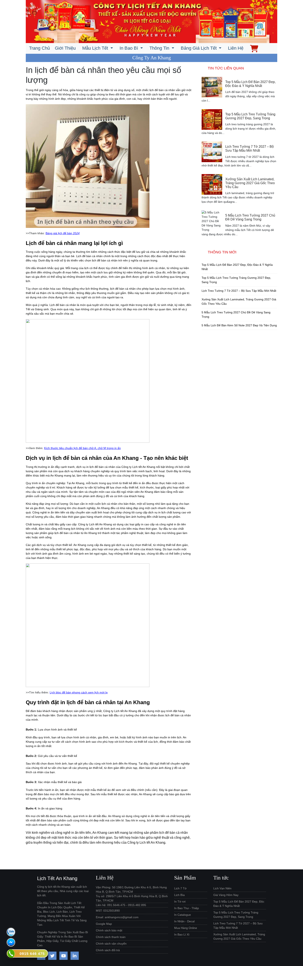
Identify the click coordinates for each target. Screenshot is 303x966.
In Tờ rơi (180, 901)
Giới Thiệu (65, 48)
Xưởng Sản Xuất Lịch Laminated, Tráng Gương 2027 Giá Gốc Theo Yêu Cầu (250, 183)
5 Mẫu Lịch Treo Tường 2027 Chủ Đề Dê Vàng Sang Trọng (250, 217)
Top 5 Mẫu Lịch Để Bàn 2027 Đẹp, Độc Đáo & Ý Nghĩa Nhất (250, 84)
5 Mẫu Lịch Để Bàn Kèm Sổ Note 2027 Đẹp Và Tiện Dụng (239, 325)
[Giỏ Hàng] (254, 48)
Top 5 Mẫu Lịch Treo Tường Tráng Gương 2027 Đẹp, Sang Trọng (250, 116)
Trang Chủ (39, 48)
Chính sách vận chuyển (111, 943)
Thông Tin (159, 48)
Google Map (104, 923)
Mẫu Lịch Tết (95, 48)
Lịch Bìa (179, 895)
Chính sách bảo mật (109, 930)
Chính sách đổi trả (108, 950)
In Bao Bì (129, 48)
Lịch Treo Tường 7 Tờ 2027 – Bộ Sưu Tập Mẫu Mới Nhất (249, 148)
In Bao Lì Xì (181, 934)
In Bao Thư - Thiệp (186, 908)
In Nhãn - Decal (184, 921)
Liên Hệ (235, 48)
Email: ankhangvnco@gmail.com (117, 917)
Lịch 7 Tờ (180, 888)
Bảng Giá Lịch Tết (199, 48)
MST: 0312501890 (108, 910)
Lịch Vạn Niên (222, 888)
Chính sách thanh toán (111, 937)
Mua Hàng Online (185, 928)
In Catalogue (182, 914)
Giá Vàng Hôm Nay (225, 895)
